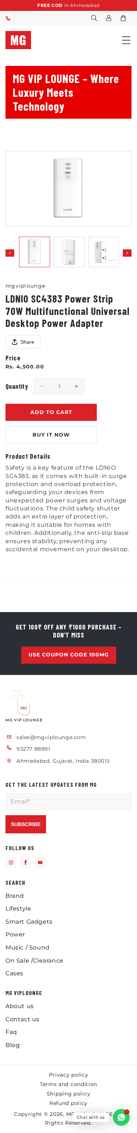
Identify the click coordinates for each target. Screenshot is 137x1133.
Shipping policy (69, 1093)
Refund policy (68, 1103)
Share (27, 342)
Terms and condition (68, 1084)
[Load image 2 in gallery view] (69, 252)
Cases (14, 973)
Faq (11, 1032)
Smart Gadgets (29, 921)
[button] (93, 18)
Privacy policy (68, 1074)
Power (15, 934)
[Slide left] (9, 253)
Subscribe (26, 824)
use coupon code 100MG (68, 654)
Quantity (16, 386)
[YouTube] (40, 862)
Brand (14, 895)
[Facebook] (25, 862)
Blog (12, 1045)
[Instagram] (10, 862)
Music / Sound (27, 947)
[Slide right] (127, 253)
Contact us (22, 1019)
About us (19, 1006)
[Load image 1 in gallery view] (34, 252)
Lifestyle (18, 908)
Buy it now (51, 434)
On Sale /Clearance (34, 960)
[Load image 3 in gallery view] (103, 252)
